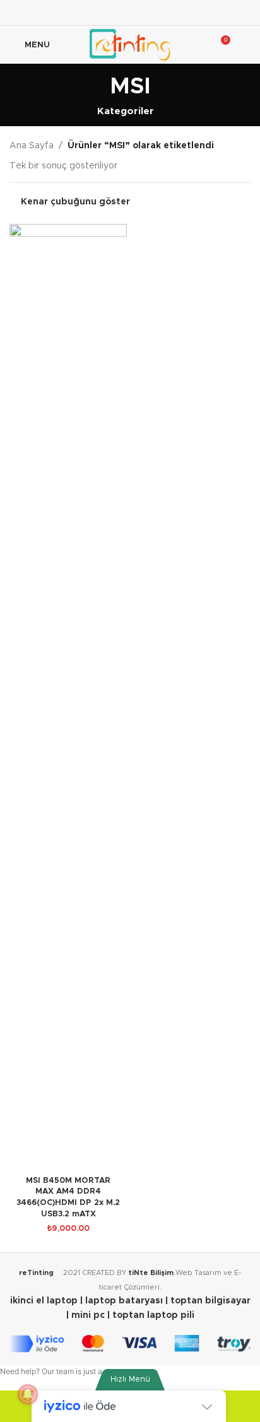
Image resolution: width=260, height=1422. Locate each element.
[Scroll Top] (234, 1406)
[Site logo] (130, 44)
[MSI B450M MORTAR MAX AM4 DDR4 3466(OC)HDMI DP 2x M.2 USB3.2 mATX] (68, 697)
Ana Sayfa (31, 145)
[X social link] (114, 12)
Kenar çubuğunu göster (75, 201)
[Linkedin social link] (162, 12)
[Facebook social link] (98, 12)
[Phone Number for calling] (26, 1406)
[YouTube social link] (146, 12)
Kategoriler (125, 111)
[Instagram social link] (130, 12)
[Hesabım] (245, 44)
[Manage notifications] (28, 1394)
